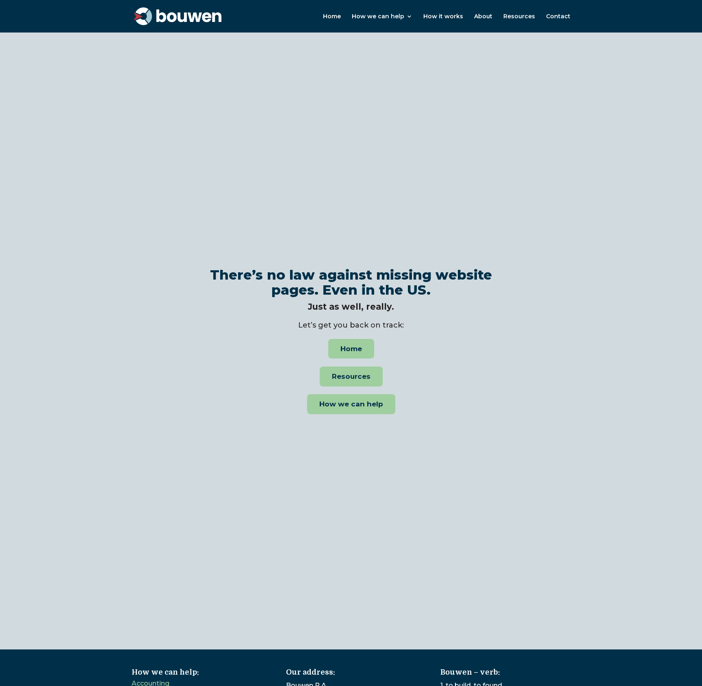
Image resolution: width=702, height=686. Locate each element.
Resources (519, 16)
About (483, 16)
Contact (558, 16)
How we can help (378, 16)
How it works (443, 16)
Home (332, 16)
